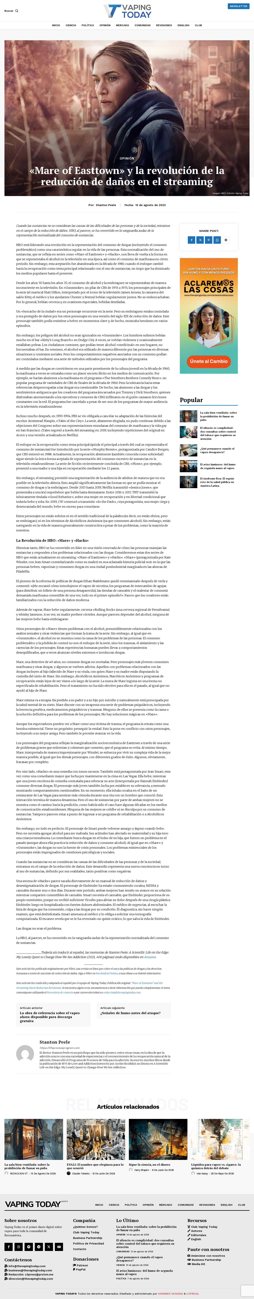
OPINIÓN (127, 158)
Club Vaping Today (203, 1227)
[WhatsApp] (217, 240)
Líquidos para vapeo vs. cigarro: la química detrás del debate (216, 1166)
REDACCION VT (19, 1173)
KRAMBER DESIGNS (170, 1293)
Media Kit (198, 1264)
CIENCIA (120, 1265)
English (195, 1239)
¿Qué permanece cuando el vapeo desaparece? (217, 450)
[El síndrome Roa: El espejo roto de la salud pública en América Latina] (188, 482)
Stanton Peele (106, 205)
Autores (196, 1231)
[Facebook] (191, 240)
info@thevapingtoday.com (27, 1266)
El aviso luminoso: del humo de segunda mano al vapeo (218, 466)
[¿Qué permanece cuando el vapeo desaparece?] (188, 450)
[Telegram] (39, 1247)
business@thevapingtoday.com (30, 1270)
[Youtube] (59, 1247)
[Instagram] (19, 1247)
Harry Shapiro (141, 1170)
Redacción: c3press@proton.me (30, 1274)
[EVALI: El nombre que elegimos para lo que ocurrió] (96, 1139)
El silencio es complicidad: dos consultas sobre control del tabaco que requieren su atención (218, 433)
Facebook (101, 973)
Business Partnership (206, 1260)
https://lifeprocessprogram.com (60, 1047)
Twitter (113, 973)
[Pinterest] (208, 240)
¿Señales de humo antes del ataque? (130, 1013)
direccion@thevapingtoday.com (30, 1278)
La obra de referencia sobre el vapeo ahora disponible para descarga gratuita (50, 1017)
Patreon (82, 1265)
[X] (200, 240)
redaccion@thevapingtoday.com (121, 992)
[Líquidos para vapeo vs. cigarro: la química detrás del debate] (220, 1139)
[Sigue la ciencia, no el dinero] (158, 1139)
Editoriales (198, 1235)
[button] (12, 11)
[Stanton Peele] (25, 1054)
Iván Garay (202, 1173)
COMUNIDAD (123, 1251)
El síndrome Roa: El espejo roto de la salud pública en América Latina (217, 482)
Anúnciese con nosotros (207, 1255)
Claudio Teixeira (80, 1173)
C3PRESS (192, 1293)
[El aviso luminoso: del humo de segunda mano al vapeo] (188, 466)
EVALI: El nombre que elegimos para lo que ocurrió (95, 1166)
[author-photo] (6, 1173)
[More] (226, 240)
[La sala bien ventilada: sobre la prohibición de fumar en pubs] (188, 416)
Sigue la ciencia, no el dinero (149, 1164)
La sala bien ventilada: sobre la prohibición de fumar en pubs (218, 416)
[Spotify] (29, 1247)
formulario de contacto (60, 992)
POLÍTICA (121, 1278)
